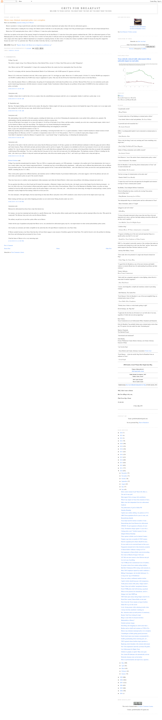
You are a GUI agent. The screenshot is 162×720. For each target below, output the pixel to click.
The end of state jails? (127, 494)
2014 (121, 460)
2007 (121, 682)
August (124, 484)
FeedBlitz (143, 49)
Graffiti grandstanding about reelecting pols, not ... (134, 639)
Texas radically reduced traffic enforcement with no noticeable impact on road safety (134, 60)
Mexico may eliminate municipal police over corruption (136, 631)
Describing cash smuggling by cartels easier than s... (135, 625)
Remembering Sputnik (127, 518)
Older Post (108, 248)
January (124, 674)
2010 (121, 471)
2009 (121, 677)
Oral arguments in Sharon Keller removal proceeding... (135, 552)
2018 (121, 449)
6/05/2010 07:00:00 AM (16, 137)
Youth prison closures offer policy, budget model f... (135, 583)
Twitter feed (148, 351)
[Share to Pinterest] (43, 48)
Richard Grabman (13, 160)
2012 (121, 465)
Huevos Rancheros (144, 422)
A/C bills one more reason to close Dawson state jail (135, 557)
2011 (121, 468)
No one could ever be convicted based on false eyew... (135, 544)
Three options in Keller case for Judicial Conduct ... (135, 536)
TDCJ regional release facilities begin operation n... (134, 641)
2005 (121, 688)
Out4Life (123, 505)
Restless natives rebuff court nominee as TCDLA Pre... (135, 628)
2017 (121, 452)
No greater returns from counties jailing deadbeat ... (135, 565)
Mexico (11, 50)
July (123, 487)
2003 (121, 693)
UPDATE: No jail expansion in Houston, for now (134, 526)
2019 (121, 446)
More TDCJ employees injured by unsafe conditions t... (135, 570)
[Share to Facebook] (41, 48)
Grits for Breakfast (81, 8)
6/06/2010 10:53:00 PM (16, 201)
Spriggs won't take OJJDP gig (129, 594)
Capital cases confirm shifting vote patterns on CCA (135, 513)
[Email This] (35, 48)
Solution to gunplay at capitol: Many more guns (134, 652)
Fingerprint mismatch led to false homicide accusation (135, 547)
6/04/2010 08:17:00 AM (16, 111)
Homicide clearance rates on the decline (131, 657)
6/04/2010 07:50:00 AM (16, 99)
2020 (121, 443)
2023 (121, 435)
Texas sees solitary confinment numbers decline (133, 578)
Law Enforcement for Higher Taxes (130, 649)
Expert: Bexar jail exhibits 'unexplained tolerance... (134, 586)
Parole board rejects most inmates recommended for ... (135, 636)
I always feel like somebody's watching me (132, 610)
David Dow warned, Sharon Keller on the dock (133, 599)
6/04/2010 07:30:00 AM (16, 89)
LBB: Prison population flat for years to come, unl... (135, 515)
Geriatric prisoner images (128, 623)
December (124, 473)
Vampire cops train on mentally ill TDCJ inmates (134, 539)
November (124, 476)
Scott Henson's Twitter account (128, 32)
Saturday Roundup (126, 510)
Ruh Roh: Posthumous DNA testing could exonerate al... (136, 568)
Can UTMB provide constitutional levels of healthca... (135, 562)
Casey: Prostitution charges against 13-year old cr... (134, 528)
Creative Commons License (145, 706)
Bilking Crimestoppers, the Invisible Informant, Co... (135, 573)
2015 (121, 457)
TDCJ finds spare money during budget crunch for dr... (135, 597)
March (123, 668)
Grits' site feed (141, 41)
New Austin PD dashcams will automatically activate (135, 654)
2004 (121, 691)
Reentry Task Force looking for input (131, 615)
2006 (121, 685)
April (123, 666)
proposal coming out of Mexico (25, 22)
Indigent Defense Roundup (128, 534)
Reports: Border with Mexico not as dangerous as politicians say (34, 45)
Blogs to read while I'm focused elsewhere (132, 618)
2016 (121, 454)
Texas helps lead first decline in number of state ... (134, 520)
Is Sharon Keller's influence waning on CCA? (133, 549)
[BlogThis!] (37, 48)
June (123, 489)
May (123, 663)
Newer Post (7, 248)
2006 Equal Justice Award (138, 371)
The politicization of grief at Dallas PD (131, 507)
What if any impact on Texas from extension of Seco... (135, 500)
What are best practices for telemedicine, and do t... (134, 591)
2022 (121, 438)
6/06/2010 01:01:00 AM (16, 156)
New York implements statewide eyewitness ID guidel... (136, 646)
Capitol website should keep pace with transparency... (135, 581)
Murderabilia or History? (127, 620)
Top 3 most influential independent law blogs (136, 385)
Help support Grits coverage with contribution (133, 497)
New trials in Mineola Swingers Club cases (132, 555)
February (124, 671)
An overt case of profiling (128, 560)
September (125, 481)
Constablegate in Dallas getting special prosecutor (134, 633)
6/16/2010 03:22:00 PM (16, 241)
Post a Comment (8, 245)
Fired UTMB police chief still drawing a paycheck (134, 589)
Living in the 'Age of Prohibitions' (130, 576)
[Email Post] (33, 48)
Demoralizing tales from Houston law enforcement (134, 523)
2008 (121, 680)
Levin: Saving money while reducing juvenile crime (135, 607)
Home (58, 248)
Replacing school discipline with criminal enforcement (135, 644)
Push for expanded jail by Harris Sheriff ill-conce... (134, 542)
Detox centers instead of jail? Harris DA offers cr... (134, 492)
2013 (121, 462)
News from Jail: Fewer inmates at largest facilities (134, 602)
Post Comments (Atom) (17, 252)
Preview (131, 49)
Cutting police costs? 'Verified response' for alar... (134, 531)
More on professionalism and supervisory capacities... (135, 659)
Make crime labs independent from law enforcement (135, 502)
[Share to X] (39, 48)
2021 (121, 441)
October (124, 478)
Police (17, 50)
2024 (121, 433)
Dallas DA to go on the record (129, 604)
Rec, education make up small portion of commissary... (135, 612)
